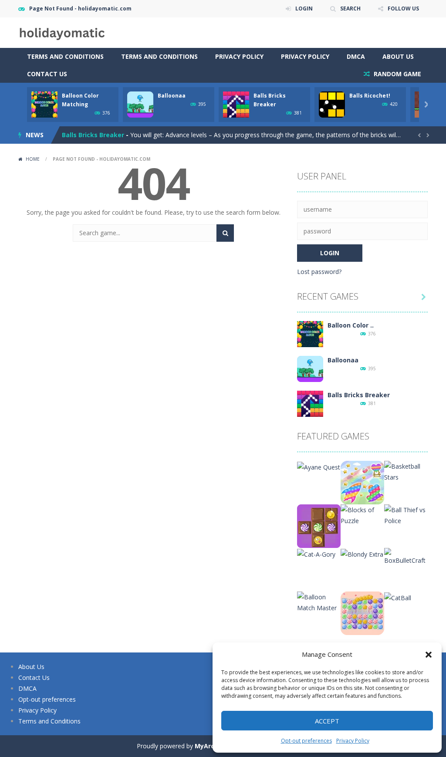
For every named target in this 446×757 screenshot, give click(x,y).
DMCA (356, 56)
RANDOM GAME (396, 74)
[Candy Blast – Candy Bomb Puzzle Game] (362, 612)
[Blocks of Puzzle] (362, 514)
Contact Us (47, 74)
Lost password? (319, 271)
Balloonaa (172, 95)
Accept (327, 720)
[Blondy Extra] (362, 553)
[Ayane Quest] (318, 466)
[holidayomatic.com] (61, 32)
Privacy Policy (352, 740)
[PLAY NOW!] (44, 104)
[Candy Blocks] (319, 525)
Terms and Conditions (65, 56)
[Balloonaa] (310, 368)
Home (32, 159)
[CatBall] (397, 597)
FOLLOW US (403, 8)
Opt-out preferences (306, 740)
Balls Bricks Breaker (93, 135)
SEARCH (350, 8)
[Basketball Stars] (406, 471)
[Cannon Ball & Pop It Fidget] (362, 482)
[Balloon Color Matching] (310, 333)
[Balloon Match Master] (319, 602)
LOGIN (304, 8)
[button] (428, 654)
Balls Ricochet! (369, 95)
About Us (398, 56)
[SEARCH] (225, 233)
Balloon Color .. (351, 325)
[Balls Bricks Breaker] (310, 403)
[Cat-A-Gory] (316, 553)
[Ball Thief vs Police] (406, 514)
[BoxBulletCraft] (406, 556)
